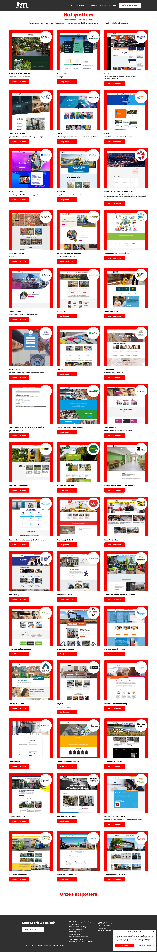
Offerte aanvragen (130, 5)
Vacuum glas (62, 73)
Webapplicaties (74, 924)
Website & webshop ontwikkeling (80, 922)
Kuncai (59, 133)
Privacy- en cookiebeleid (134, 949)
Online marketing (74, 934)
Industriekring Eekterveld (67, 874)
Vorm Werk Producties (113, 762)
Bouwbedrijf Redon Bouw (67, 540)
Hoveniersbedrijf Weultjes (19, 73)
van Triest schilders (65, 594)
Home (72, 5)
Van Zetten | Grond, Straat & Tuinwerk (119, 594)
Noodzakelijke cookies (145, 945)
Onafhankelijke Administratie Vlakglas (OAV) (27, 427)
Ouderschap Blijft (111, 311)
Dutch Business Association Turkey (118, 191)
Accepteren (125, 945)
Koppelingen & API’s (75, 932)
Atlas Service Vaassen (66, 649)
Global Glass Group (17, 133)
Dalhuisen (61, 191)
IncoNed (107, 73)
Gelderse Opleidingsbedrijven (116, 253)
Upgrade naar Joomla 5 (77, 939)
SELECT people (110, 427)
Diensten (80, 5)
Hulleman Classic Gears (66, 816)
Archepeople (109, 369)
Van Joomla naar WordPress (78, 937)
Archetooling (14, 369)
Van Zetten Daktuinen (65, 485)
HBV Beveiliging (15, 594)
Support (62, 945)
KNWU (106, 133)
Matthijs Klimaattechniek (114, 816)
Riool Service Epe (111, 540)
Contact (112, 5)
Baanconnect (14, 762)
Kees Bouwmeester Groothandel (70, 427)
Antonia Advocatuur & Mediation (70, 253)
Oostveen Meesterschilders (68, 762)
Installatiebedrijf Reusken (114, 649)
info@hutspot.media (104, 931)
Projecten (93, 5)
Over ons (103, 5)
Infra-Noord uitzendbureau (20, 649)
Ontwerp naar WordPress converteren (81, 941)
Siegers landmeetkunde (18, 485)
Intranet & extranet (75, 929)
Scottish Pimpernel (16, 253)
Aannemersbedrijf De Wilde (115, 874)
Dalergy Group (15, 311)
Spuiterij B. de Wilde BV (18, 874)
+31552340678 (102, 929)
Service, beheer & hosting (77, 927)
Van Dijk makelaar (16, 704)
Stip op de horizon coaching (115, 704)
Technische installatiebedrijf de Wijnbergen (26, 540)
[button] (154, 931)
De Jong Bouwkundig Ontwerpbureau (119, 485)
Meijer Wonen (62, 704)
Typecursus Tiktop (16, 191)
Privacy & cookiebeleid (50, 945)
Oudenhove (61, 311)
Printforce (61, 369)
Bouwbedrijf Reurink (17, 816)
